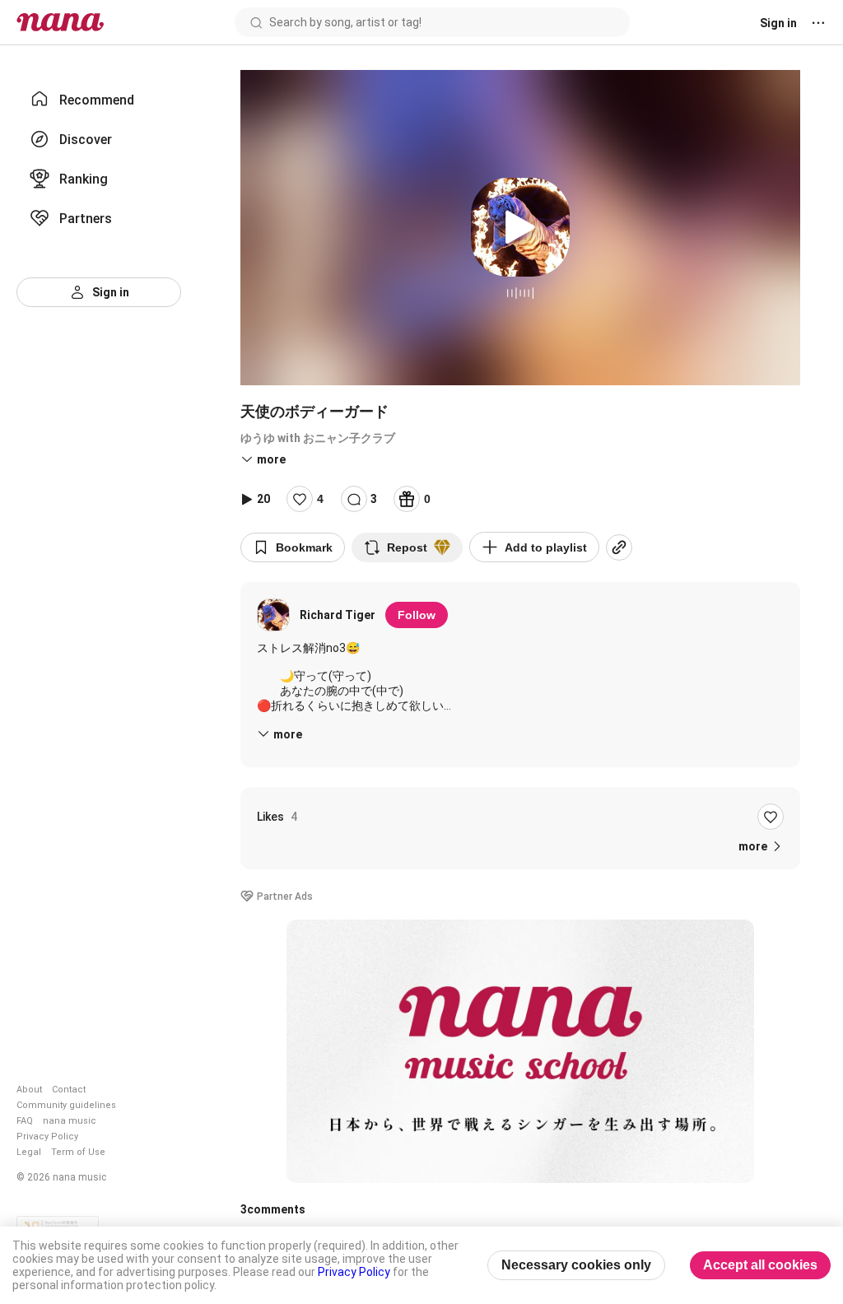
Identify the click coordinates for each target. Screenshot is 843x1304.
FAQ (24, 1120)
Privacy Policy (47, 1136)
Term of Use (78, 1152)
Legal (28, 1152)
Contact (69, 1089)
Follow (416, 615)
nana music (69, 1120)
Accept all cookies (760, 1265)
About (29, 1089)
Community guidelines (66, 1105)
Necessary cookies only (576, 1265)
